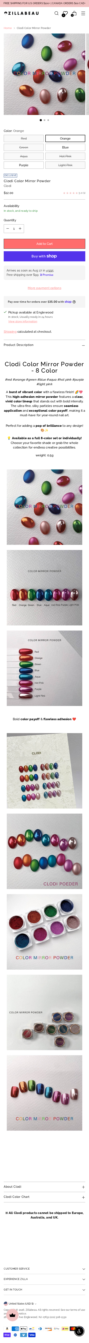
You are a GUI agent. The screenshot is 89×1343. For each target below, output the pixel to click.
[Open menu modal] (83, 13)
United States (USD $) (21, 1303)
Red (24, 138)
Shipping (10, 331)
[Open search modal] (56, 13)
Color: (14, 131)
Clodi (7, 186)
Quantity (10, 220)
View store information (22, 321)
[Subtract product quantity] (7, 229)
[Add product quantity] (20, 229)
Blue (65, 147)
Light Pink (65, 165)
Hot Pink (65, 156)
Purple (23, 165)
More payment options (44, 288)
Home (8, 28)
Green (23, 147)
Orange (65, 138)
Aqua (24, 156)
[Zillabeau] (21, 13)
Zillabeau (31, 1309)
